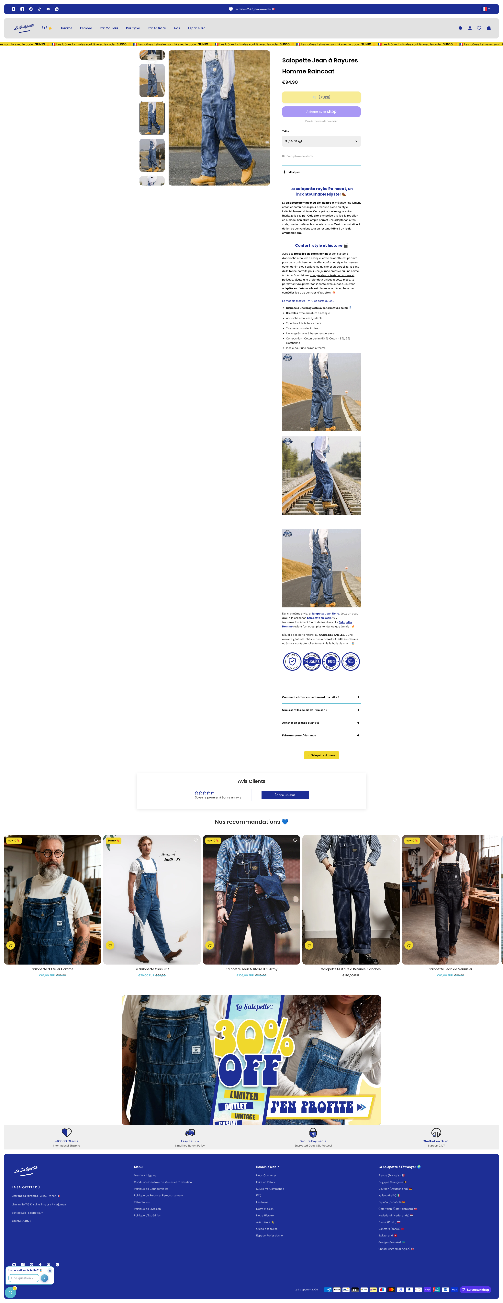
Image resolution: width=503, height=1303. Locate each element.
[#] (251, 1060)
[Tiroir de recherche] (460, 28)
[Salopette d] (52, 900)
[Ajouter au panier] (10, 945)
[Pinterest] (31, 9)
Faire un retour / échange (299, 735)
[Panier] (489, 28)
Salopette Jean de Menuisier (450, 969)
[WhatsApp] (56, 9)
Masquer (294, 172)
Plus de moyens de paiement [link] (321, 121)
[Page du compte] (470, 28)
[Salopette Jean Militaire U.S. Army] (251, 900)
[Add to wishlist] (96, 840)
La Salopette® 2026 (306, 1289)
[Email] (48, 9)
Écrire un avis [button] (285, 795)
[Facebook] (22, 9)
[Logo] (23, 28)
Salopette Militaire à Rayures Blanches (351, 969)
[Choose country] (485, 9)
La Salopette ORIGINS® (152, 969)
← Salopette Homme (321, 755)
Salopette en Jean (319, 618)
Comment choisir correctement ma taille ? (310, 697)
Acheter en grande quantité (300, 722)
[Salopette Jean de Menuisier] (450, 900)
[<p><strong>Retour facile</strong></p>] (251, 9)
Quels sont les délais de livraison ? (305, 710)
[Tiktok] (39, 9)
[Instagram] (13, 9)
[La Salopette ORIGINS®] (151, 900)
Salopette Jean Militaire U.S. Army (251, 969)
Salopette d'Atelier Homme (52, 969)
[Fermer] (62, 1203)
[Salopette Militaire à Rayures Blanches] (350, 900)
